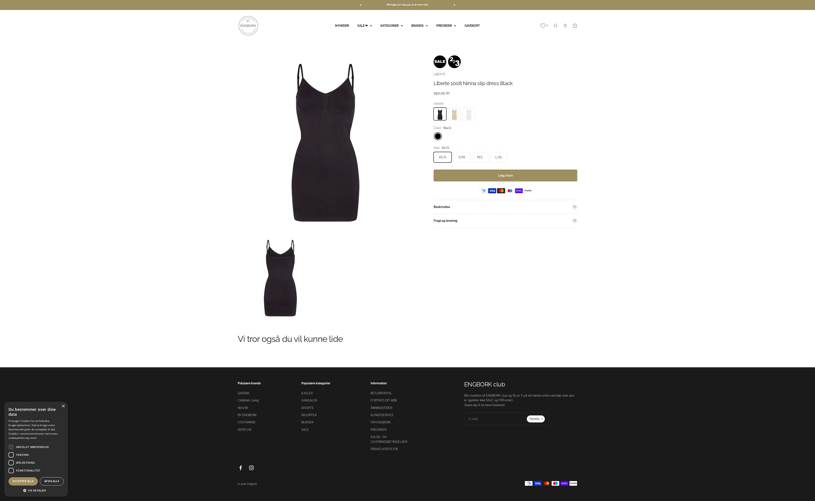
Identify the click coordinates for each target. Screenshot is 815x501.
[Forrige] (360, 5)
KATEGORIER (390, 25)
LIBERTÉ (439, 74)
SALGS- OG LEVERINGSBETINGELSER (389, 439)
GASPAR (243, 393)
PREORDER (444, 25)
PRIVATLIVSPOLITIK (384, 449)
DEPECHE (245, 429)
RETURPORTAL (381, 393)
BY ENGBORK (247, 415)
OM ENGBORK (381, 422)
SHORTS (307, 408)
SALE (305, 429)
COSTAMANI (246, 422)
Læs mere (31, 438)
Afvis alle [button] (51, 481)
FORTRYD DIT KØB (384, 400)
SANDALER (309, 400)
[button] (36, 490)
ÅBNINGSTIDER (381, 408)
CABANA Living (248, 400)
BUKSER (307, 422)
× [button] (63, 406)
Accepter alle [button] (23, 481)
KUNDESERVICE (382, 415)
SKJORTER (309, 415)
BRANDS (417, 25)
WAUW (243, 408)
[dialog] (36, 449)
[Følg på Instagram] (251, 468)
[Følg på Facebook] (240, 468)
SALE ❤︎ (362, 25)
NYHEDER (342, 25)
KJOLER (307, 393)
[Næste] (454, 5)
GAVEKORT (472, 25)
